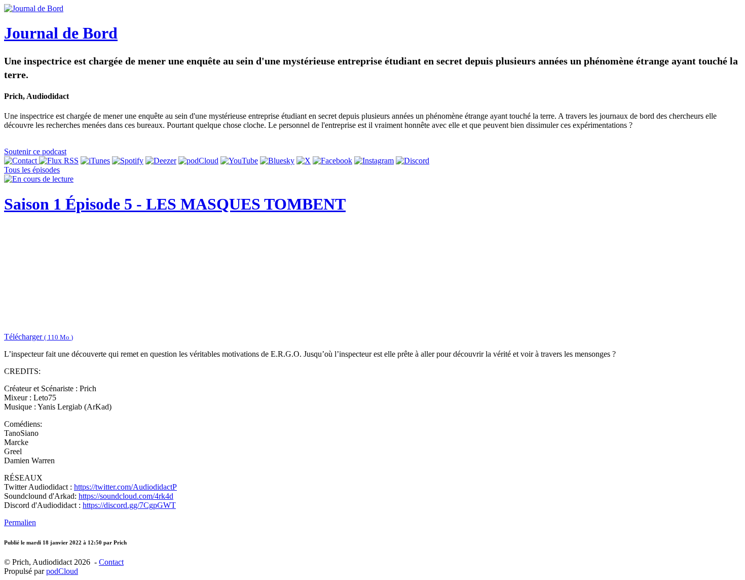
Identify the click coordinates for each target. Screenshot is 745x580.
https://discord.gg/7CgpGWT (129, 505)
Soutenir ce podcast (35, 151)
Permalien (20, 522)
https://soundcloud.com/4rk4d (126, 496)
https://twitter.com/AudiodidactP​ (125, 487)
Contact (111, 562)
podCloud (62, 571)
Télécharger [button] (38, 336)
